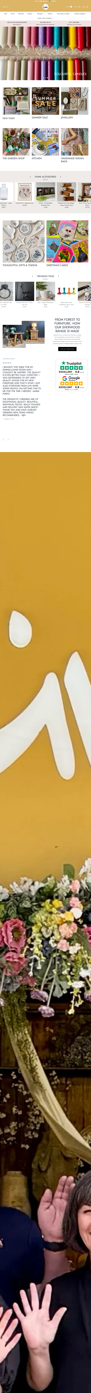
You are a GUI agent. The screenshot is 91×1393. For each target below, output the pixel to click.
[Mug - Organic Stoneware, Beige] (45, 291)
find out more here (67, 349)
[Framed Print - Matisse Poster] (24, 192)
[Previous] (3, 440)
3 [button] (48, 77)
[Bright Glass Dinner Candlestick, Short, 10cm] (66, 291)
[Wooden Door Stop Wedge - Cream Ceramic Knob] (66, 192)
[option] (45, 53)
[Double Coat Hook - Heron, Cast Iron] (24, 291)
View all (45, 179)
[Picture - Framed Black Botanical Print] (45, 192)
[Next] (8, 440)
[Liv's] (45, 7)
